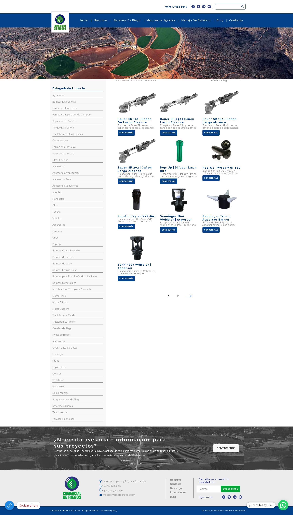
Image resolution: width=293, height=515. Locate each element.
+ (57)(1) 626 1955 (111, 485)
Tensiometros (59, 412)
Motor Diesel (59, 296)
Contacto (236, 20)
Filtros (55, 360)
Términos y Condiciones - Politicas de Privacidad (224, 510)
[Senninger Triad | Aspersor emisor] (222, 210)
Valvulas (56, 218)
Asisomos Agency (109, 510)
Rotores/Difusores (62, 406)
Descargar (176, 488)
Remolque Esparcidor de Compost (71, 114)
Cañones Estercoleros (64, 108)
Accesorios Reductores (65, 185)
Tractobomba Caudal (64, 315)
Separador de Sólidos (64, 121)
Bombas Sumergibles (64, 283)
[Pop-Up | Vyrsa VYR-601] (137, 208)
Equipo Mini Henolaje (64, 147)
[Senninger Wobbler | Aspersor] (137, 259)
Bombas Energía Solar (64, 270)
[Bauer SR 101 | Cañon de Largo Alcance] (137, 113)
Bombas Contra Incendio (66, 250)
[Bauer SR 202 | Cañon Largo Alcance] (137, 161)
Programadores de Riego (66, 399)
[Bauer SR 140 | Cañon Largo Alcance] (179, 113)
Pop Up (56, 244)
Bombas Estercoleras (64, 101)
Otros (55, 205)
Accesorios (58, 166)
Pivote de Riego (61, 334)
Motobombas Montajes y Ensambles (72, 289)
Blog (220, 20)
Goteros (56, 373)
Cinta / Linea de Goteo (64, 347)
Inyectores (58, 380)
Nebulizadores (60, 393)
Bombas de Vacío (62, 263)
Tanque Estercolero (63, 127)
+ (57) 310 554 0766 (112, 490)
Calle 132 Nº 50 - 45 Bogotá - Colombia (123, 481)
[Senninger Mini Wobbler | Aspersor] (179, 210)
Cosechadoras (60, 140)
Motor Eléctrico (60, 302)
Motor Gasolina (60, 309)
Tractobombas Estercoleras (67, 134)
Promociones (178, 492)
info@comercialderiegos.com (118, 494)
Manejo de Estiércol (196, 20)
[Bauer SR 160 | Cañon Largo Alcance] (222, 113)
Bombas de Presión (63, 257)
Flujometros (59, 367)
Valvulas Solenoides (63, 419)
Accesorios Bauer (62, 179)
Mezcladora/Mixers (63, 153)
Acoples (57, 192)
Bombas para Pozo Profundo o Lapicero (74, 276)
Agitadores (58, 95)
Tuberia (56, 211)
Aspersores (58, 224)
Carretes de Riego (62, 328)
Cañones (57, 231)
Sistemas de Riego (127, 20)
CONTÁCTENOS (226, 448)
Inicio (84, 20)
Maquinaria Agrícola (161, 20)
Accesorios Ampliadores (66, 173)
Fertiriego (57, 354)
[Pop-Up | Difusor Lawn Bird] (179, 161)
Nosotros (101, 20)
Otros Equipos (60, 160)
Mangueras (58, 198)
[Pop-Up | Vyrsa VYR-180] (222, 160)
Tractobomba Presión (64, 321)
